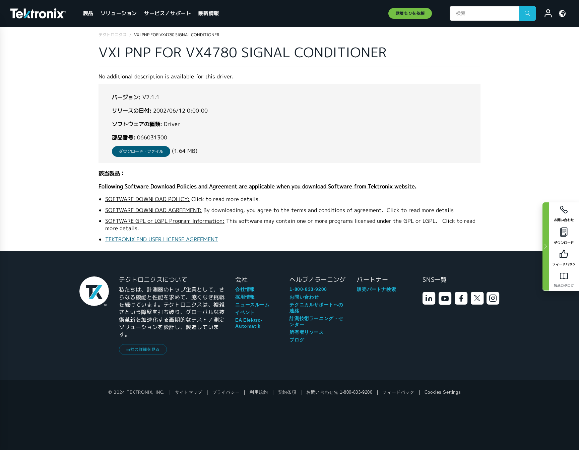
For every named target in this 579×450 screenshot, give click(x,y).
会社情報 (245, 289)
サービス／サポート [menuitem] (167, 13)
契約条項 (287, 392)
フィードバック (398, 392)
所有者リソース (307, 332)
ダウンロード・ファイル (141, 151)
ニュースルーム (252, 304)
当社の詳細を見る (143, 349)
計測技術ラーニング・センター (316, 321)
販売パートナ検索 (376, 289)
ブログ (297, 339)
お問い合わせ (304, 297)
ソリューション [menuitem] (119, 13)
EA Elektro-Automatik (249, 323)
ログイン (545, 14)
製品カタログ (564, 285)
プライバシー (226, 392)
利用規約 (259, 392)
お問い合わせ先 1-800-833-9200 (339, 392)
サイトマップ (188, 392)
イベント (245, 312)
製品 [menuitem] (88, 13)
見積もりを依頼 (410, 13)
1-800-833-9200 (308, 289)
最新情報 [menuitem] (208, 13)
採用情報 (245, 297)
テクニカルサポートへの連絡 (316, 307)
